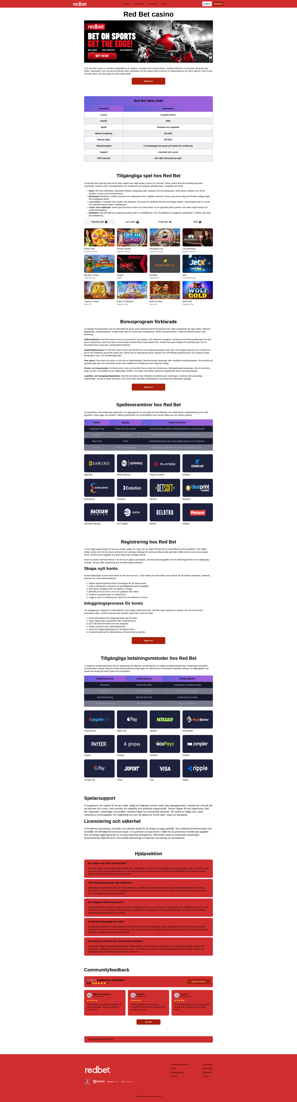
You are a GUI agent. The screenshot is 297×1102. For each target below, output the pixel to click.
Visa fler (148, 1022)
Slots (195, 222)
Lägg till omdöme (198, 982)
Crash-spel (163, 222)
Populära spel (98, 222)
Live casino (130, 222)
